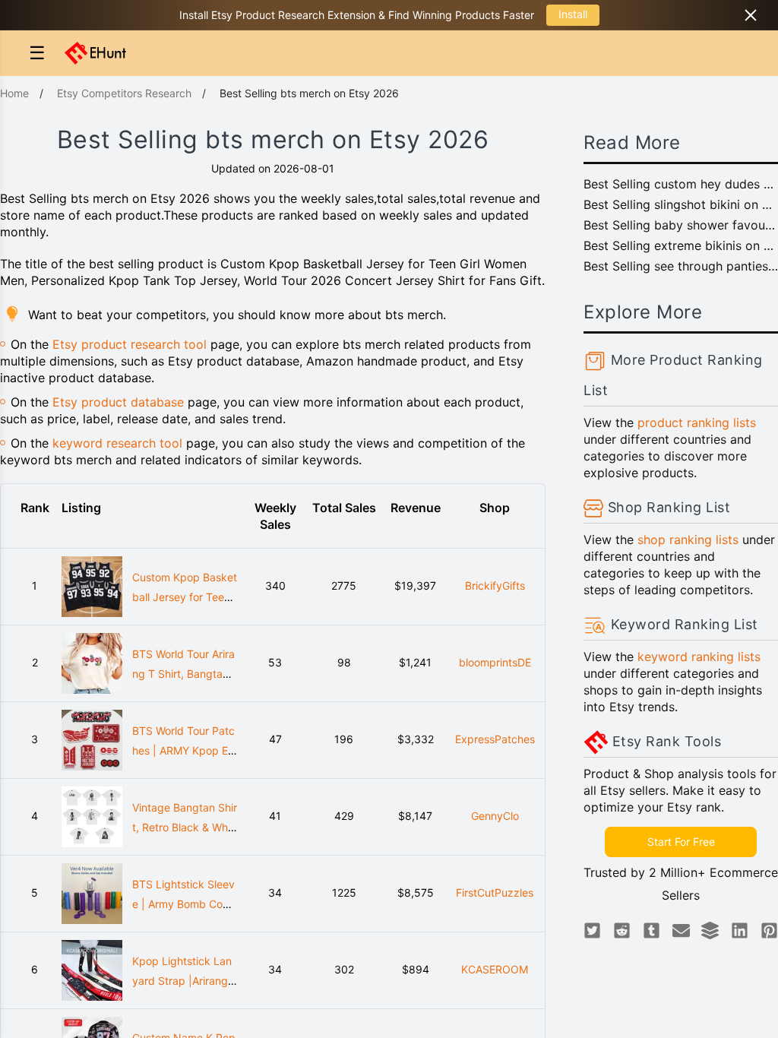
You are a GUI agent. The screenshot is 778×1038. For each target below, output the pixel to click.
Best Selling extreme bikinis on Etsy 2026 (681, 245)
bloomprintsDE (495, 662)
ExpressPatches (495, 739)
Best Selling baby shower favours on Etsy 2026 (681, 225)
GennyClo (495, 815)
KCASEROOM (494, 969)
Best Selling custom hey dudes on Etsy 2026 (681, 183)
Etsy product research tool (129, 344)
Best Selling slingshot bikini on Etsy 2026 (681, 204)
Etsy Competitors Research (124, 93)
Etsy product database (118, 402)
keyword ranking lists (699, 656)
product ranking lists (696, 422)
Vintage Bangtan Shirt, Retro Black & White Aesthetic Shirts (184, 827)
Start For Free (681, 841)
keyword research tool (117, 443)
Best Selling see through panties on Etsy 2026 (681, 266)
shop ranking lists (687, 539)
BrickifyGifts (495, 585)
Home (14, 93)
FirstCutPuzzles (494, 892)
